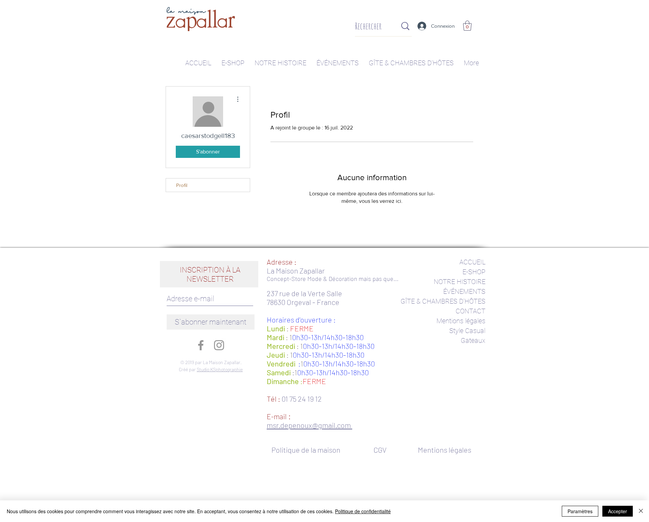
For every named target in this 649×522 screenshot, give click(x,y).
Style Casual (467, 331)
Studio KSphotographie (220, 369)
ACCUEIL (472, 262)
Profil (181, 185)
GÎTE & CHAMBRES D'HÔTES (443, 301)
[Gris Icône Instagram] (219, 345)
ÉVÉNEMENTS (464, 291)
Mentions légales (460, 321)
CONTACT (470, 311)
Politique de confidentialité (363, 511)
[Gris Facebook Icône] (201, 345)
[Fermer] (641, 511)
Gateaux (473, 340)
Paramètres (580, 511)
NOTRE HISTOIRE (459, 282)
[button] (467, 26)
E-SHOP (473, 272)
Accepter (617, 511)
